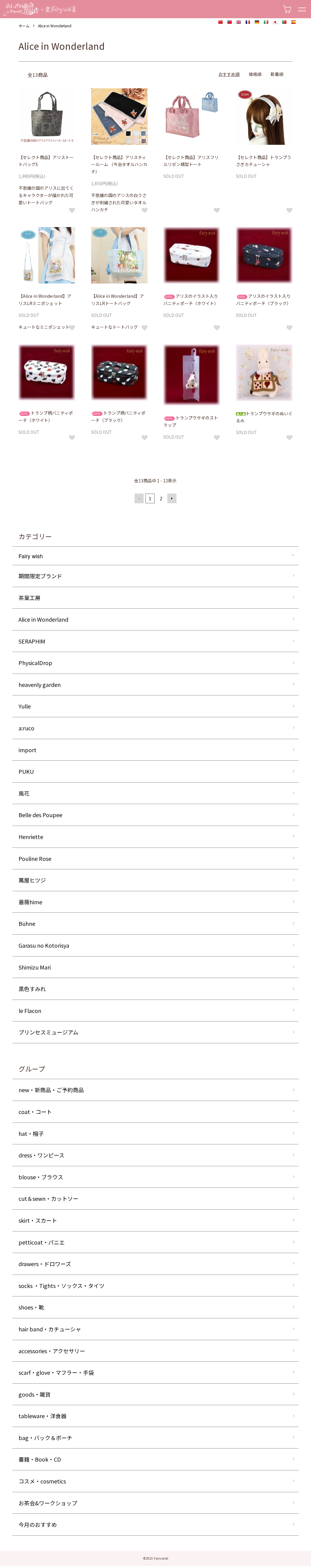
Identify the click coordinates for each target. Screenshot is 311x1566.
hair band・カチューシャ (50, 1329)
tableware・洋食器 (43, 1416)
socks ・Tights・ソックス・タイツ (61, 1285)
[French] (247, 22)
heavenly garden (40, 684)
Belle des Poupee (40, 815)
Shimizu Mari (35, 967)
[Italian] (266, 22)
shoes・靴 (31, 1307)
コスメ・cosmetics (42, 1481)
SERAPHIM (32, 641)
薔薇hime (30, 902)
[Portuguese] (284, 22)
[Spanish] (293, 22)
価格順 (255, 74)
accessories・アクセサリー (52, 1351)
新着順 (277, 74)
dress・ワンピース (41, 1155)
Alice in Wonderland (54, 25)
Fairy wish (31, 556)
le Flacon (30, 1010)
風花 (24, 793)
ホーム (24, 25)
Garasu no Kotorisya (44, 945)
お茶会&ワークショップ (48, 1503)
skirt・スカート (38, 1220)
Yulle (25, 706)
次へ (171, 498)
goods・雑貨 (35, 1394)
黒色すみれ (32, 989)
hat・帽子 (31, 1133)
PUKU (26, 771)
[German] (257, 22)
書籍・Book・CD (40, 1459)
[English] (238, 22)
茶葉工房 (29, 598)
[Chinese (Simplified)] (220, 22)
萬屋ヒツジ (32, 880)
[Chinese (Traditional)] (229, 22)
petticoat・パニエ (42, 1242)
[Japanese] (275, 22)
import (27, 750)
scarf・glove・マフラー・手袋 (56, 1372)
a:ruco (26, 728)
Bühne (27, 923)
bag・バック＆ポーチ (45, 1438)
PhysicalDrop (35, 663)
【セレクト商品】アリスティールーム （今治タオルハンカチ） (119, 164)
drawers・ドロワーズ (45, 1264)
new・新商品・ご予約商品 (51, 1090)
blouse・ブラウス (41, 1177)
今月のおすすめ (38, 1524)
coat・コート (35, 1112)
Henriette (31, 837)
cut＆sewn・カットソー (48, 1198)
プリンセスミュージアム (48, 1032)
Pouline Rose (35, 858)
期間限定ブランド (40, 576)
